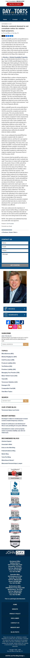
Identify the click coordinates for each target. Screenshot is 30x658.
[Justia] (22, 322)
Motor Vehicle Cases (9, 375)
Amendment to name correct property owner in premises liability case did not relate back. (13, 430)
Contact (14, 19)
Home (5, 19)
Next (15, 232)
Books (11, 309)
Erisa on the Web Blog (8, 447)
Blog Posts (15, 632)
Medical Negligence (9, 356)
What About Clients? (8, 460)
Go (26, 344)
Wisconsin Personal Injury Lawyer (12, 463)
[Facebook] (8, 322)
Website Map (15, 627)
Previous (5, 232)
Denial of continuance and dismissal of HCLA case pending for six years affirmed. (14, 424)
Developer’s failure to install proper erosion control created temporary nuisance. (15, 419)
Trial (4, 379)
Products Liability (9, 363)
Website (15, 609)
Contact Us (15, 623)
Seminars (13, 315)
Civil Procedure (10, 223)
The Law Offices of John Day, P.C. (15, 651)
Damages (6, 385)
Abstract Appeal (6, 441)
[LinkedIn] (17, 322)
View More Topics (7, 391)
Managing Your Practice (10, 372)
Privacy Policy (15, 613)
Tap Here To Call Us (15, 4)
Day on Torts (15, 12)
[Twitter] (12, 322)
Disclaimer (15, 618)
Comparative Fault (8, 388)
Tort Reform (7, 366)
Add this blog (7, 336)
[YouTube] (10, 327)
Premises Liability (9, 369)
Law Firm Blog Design (14, 655)
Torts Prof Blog (6, 457)
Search (25, 400)
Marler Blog (5, 454)
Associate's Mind (7, 444)
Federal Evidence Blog (8, 450)
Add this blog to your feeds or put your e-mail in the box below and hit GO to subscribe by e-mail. (15, 339)
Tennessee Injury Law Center (10, 410)
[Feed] (19, 327)
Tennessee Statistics (9, 382)
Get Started (15, 265)
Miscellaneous (8, 353)
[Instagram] (15, 327)
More (25, 19)
